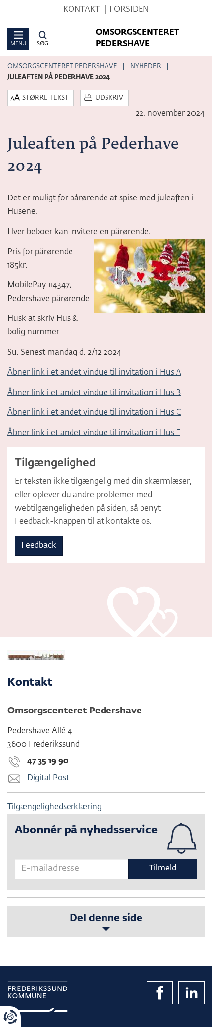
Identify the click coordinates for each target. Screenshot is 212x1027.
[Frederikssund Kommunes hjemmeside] (37, 997)
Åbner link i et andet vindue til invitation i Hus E (93, 433)
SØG (42, 43)
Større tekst (45, 98)
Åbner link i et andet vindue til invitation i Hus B (94, 393)
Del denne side (106, 918)
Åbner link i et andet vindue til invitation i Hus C (94, 413)
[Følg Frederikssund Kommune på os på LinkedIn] (191, 993)
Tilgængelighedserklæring (54, 807)
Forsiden (129, 10)
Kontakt (81, 10)
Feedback (38, 546)
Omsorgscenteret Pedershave (62, 66)
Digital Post (48, 778)
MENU (18, 43)
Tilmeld (162, 868)
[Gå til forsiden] (106, 655)
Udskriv (109, 98)
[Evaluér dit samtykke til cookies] (10, 1016)
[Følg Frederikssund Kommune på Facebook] (160, 993)
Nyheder (145, 66)
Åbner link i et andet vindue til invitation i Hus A (94, 373)
